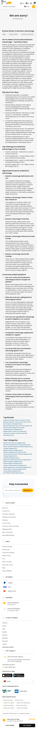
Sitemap (5, 520)
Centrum (23, 420)
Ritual (20, 424)
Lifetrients (6, 420)
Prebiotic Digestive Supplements (12, 461)
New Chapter (7, 424)
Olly (16, 426)
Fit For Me (21, 426)
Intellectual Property (9, 517)
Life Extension (22, 431)
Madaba (5, 638)
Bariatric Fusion (14, 420)
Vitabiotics (6, 433)
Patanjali (14, 424)
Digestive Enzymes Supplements (12, 450)
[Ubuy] (8, 3)
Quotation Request (8, 514)
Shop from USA (8, 700)
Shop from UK (19, 700)
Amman (4, 623)
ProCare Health (24, 34)
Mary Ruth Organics (8, 426)
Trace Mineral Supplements (11, 458)
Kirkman (5, 422)
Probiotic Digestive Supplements (12, 463)
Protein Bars (6, 469)
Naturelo (11, 422)
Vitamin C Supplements (10, 465)
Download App (7, 546)
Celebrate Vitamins (9, 34)
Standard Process (8, 435)
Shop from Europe (22, 708)
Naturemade (7, 427)
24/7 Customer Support (15, 657)
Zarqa (4, 626)
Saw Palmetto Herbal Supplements (13, 473)
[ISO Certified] (20, 691)
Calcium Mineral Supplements (11, 471)
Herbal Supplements (9, 467)
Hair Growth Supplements (10, 444)
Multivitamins (22, 465)
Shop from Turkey (9, 708)
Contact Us (6, 511)
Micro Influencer (7, 532)
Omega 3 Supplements (10, 456)
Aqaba (4, 632)
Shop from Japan (9, 703)
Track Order (6, 523)
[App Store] (7, 676)
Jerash (4, 644)
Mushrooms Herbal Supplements (12, 460)
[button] (22, 3)
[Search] (33, 6)
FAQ (3, 559)
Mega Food (28, 426)
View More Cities (7, 647)
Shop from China (21, 705)
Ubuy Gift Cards (7, 565)
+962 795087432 (9, 667)
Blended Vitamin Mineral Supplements (14, 443)
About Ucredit (6, 562)
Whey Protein (22, 452)
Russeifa (5, 641)
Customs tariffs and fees (10, 526)
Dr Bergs (14, 427)
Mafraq (4, 635)
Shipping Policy (7, 529)
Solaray (13, 433)
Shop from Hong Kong (23, 703)
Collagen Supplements (9, 448)
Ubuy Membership (8, 535)
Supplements (27, 460)
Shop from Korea (9, 705)
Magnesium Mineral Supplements (22, 446)
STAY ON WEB (10, 725)
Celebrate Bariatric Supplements (12, 429)
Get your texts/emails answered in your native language (18, 660)
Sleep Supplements (24, 444)
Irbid (3, 629)
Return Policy (6, 556)
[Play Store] (18, 676)
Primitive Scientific (21, 433)
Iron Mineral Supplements (18, 469)
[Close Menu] (2, 4)
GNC (28, 420)
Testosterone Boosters (10, 454)
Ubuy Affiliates (7, 571)
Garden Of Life (26, 422)
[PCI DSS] (6, 691)
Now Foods (21, 427)
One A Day (18, 422)
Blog (3, 568)
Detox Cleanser (7, 446)
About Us (5, 508)
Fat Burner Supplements (24, 454)
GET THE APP (27, 725)
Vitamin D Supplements (10, 452)
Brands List (5, 549)
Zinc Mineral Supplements (23, 467)
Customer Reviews (8, 553)
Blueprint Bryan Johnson (10, 431)
